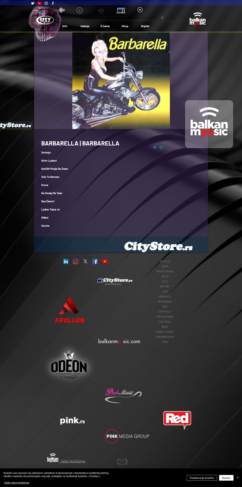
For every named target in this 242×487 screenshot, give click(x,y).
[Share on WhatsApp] (161, 147)
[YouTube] (39, 3)
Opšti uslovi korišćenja (16, 482)
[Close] (238, 477)
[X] (85, 261)
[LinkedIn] (66, 261)
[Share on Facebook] (155, 147)
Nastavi (226, 478)
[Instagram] (46, 3)
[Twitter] (33, 3)
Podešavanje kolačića (202, 478)
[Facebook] (53, 3)
